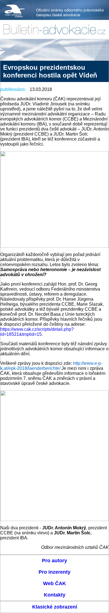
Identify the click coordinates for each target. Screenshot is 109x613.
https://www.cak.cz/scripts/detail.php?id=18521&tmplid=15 (37, 332)
